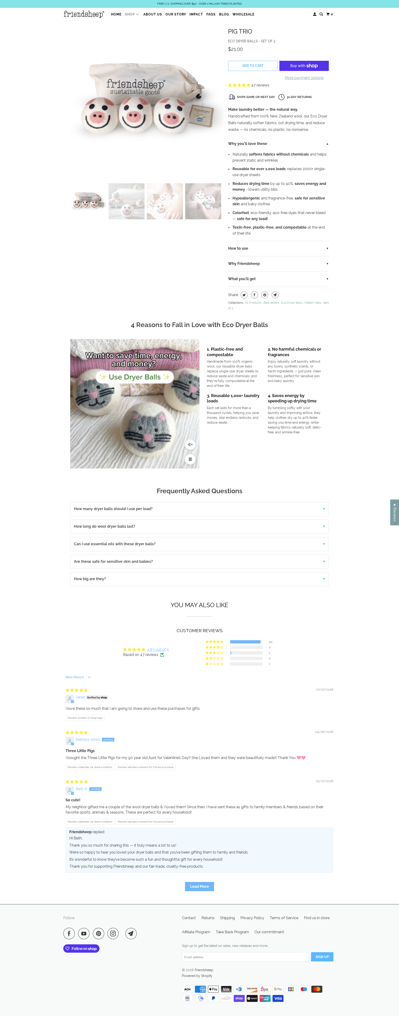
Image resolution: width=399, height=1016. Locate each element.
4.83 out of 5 (158, 649)
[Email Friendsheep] (132, 933)
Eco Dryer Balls (291, 302)
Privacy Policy (252, 918)
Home (116, 14)
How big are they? (90, 579)
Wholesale (243, 14)
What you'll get (242, 279)
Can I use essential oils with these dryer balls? (115, 544)
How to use (238, 248)
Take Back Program (232, 932)
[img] (77, 690)
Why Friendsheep (244, 263)
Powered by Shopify (197, 976)
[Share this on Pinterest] (264, 294)
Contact (189, 918)
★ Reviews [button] (395, 512)
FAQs (211, 14)
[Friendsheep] (84, 14)
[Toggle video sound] (190, 444)
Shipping (227, 918)
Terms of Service (284, 918)
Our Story (176, 14)
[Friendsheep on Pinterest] (99, 933)
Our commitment (269, 932)
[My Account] (315, 14)
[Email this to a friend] (275, 294)
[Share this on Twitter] (243, 294)
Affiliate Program (196, 932)
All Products (253, 302)
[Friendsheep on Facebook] (70, 933)
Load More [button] (199, 886)
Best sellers (271, 302)
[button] (239, 85)
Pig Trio (240, 31)
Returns (208, 918)
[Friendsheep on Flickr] (123, 933)
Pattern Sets (313, 302)
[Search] (322, 14)
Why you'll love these (247, 143)
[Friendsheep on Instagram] (114, 933)
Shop (130, 14)
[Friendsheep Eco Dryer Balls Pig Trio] (147, 102)
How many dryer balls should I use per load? (113, 509)
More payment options (304, 78)
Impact (196, 14)
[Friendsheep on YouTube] (85, 933)
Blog (224, 14)
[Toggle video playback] (190, 459)
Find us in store (316, 918)
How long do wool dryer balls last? (104, 526)
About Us (152, 14)
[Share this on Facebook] (254, 294)
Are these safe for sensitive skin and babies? (113, 561)
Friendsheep (204, 970)
